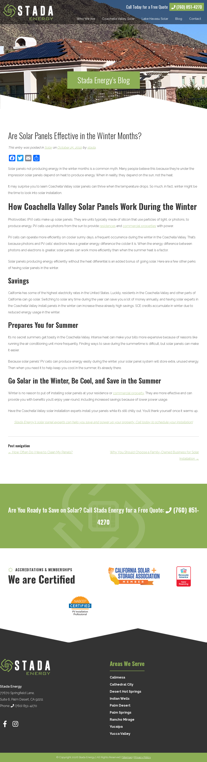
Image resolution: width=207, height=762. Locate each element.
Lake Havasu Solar (155, 19)
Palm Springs (120, 712)
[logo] (28, 12)
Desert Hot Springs (125, 691)
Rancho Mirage (122, 719)
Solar (48, 147)
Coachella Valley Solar (118, 19)
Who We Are (86, 19)
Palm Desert (120, 705)
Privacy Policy (142, 757)
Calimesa (117, 677)
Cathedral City (121, 684)
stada (91, 147)
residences (108, 226)
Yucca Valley (120, 734)
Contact (195, 19)
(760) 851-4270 (188, 7)
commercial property (128, 393)
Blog (178, 19)
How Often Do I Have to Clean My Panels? (40, 452)
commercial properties (139, 226)
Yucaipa (116, 727)
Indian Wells (120, 698)
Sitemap (127, 757)
